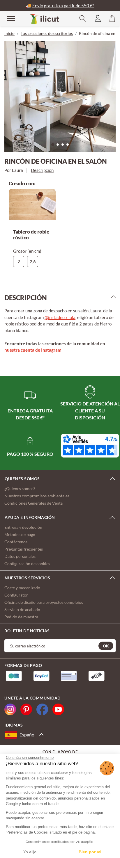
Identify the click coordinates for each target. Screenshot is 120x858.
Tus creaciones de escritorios (47, 33)
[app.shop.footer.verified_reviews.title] (90, 446)
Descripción (42, 170)
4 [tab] (69, 146)
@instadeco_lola (60, 317)
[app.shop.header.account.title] (98, 18)
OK (106, 645)
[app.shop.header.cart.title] (112, 18)
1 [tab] (54, 146)
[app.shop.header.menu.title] (7, 18)
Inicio (9, 33)
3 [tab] (64, 146)
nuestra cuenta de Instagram (32, 350)
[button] (82, 18)
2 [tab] (59, 146)
